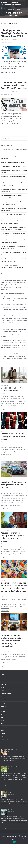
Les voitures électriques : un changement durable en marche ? (13, 485)
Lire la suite (5, 409)
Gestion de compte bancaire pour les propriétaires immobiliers (12, 287)
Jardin (2, 720)
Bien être (3, 687)
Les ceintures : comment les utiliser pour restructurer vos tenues (14, 436)
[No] (26, 838)
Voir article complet (6, 763)
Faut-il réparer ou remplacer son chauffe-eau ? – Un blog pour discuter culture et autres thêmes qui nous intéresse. (13, 296)
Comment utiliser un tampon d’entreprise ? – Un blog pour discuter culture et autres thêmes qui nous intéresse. (13, 329)
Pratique (3, 733)
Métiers (3, 724)
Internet (3, 633)
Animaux (3, 678)
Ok (14, 841)
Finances (3, 696)
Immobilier (4, 385)
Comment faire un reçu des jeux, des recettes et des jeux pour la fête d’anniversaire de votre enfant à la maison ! (14, 588)
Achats (2, 674)
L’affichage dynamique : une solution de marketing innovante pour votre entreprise (13, 334)
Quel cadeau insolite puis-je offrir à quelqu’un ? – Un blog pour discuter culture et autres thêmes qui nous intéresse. (13, 356)
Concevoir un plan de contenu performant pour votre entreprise (14, 85)
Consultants (4, 727)
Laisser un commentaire (6, 42)
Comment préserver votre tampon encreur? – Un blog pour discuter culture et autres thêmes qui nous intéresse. (13, 343)
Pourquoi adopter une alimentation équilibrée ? (13, 166)
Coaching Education (6, 693)
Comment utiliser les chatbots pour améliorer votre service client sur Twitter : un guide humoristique (12, 640)
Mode (2, 431)
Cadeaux (3, 690)
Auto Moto (4, 479)
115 (6, 667)
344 (5, 785)
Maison (2, 717)
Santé (2, 736)
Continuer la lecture (7, 72)
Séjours (3, 743)
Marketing (10, 633)
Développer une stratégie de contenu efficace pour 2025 (14, 33)
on (7, 39)
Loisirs (3, 580)
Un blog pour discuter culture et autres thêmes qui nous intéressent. (11, 4)
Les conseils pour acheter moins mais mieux (12, 162)
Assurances (5, 530)
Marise (15, 39)
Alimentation (4, 739)
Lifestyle (3, 711)
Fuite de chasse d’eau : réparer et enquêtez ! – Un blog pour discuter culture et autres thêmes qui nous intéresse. (13, 307)
